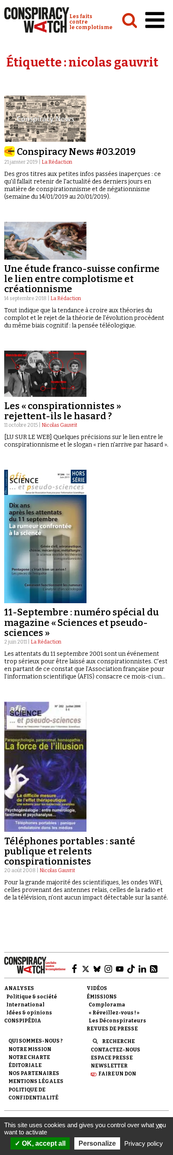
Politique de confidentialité (33, 1094)
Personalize (97, 1143)
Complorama (107, 1005)
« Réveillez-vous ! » (114, 1013)
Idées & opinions (29, 1013)
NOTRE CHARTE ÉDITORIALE (29, 1061)
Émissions (101, 997)
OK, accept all (43, 1143)
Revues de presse (112, 1029)
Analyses (19, 988)
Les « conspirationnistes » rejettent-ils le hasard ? (62, 411)
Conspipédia (22, 1021)
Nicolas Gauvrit (59, 425)
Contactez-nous (115, 1050)
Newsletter (109, 1066)
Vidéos (96, 988)
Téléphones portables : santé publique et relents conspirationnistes (69, 851)
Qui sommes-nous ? (35, 1041)
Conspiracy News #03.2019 (76, 151)
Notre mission (29, 1049)
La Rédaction (57, 162)
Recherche (118, 1041)
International (25, 1005)
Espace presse (112, 1058)
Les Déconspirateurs (117, 1021)
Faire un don (117, 1074)
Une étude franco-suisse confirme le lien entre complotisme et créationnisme (82, 279)
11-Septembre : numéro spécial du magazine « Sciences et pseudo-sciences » (81, 622)
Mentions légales (35, 1081)
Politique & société (31, 997)
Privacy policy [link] (143, 1143)
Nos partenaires (33, 1073)
